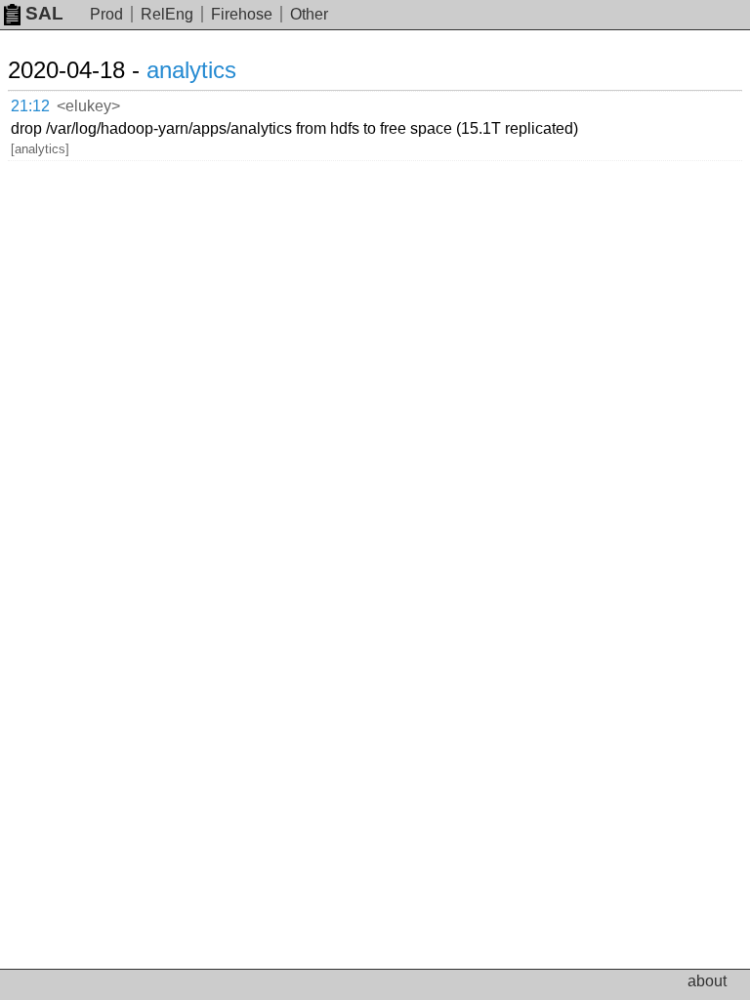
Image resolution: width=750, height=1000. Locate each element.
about (707, 981)
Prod (106, 14)
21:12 (30, 106)
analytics (191, 70)
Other (309, 14)
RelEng (167, 14)
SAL (44, 13)
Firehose (241, 14)
